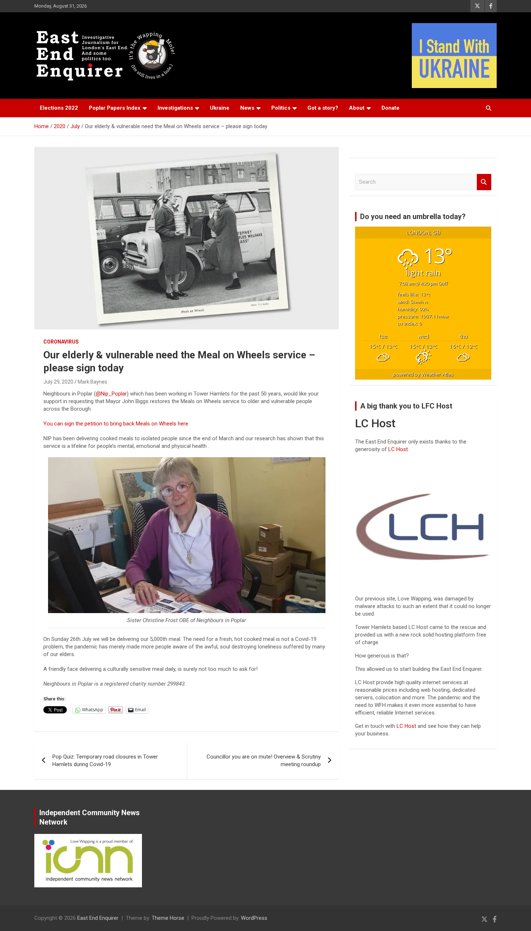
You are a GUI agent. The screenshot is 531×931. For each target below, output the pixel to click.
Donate (390, 108)
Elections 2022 (59, 108)
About (356, 108)
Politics (280, 108)
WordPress (254, 918)
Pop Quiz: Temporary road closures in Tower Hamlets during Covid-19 (105, 760)
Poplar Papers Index (115, 108)
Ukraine (219, 108)
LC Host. (398, 449)
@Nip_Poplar (111, 393)
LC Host (407, 726)
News (247, 108)
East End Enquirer (97, 918)
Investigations (175, 108)
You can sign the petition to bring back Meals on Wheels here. (117, 423)
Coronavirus (61, 342)
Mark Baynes (92, 382)
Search (484, 182)
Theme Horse (168, 918)
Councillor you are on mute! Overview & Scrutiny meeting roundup (264, 760)
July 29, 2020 (58, 382)
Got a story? (322, 108)
